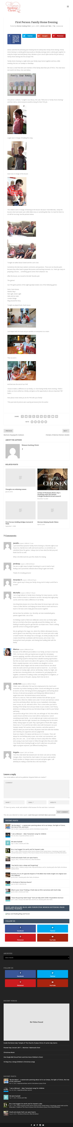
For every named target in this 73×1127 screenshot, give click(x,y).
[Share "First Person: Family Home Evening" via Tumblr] (34, 416)
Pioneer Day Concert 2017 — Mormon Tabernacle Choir (22, 1048)
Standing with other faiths (53, 867)
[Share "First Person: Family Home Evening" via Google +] (30, 416)
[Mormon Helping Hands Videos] (52, 510)
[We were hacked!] (8, 843)
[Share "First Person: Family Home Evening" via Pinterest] (37, 416)
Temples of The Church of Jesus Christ (32, 853)
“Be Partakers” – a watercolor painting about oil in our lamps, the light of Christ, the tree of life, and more (38, 826)
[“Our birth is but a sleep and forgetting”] (8, 866)
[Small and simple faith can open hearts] (8, 858)
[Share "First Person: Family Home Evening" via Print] (56, 416)
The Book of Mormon (25, 859)
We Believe (36, 877)
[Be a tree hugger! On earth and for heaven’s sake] (8, 850)
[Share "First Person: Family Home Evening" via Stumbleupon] (49, 416)
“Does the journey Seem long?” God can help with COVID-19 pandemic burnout (37, 898)
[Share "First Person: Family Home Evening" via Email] (53, 416)
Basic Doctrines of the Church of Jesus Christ (31, 851)
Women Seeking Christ (24, 26)
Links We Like (22, 884)
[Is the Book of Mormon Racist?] (8, 883)
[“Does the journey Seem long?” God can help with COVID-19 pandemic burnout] (8, 899)
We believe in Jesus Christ (41, 829)
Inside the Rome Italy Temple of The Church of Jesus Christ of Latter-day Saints (30, 1043)
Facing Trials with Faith (25, 899)
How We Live (34, 899)
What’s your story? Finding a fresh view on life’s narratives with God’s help (36, 890)
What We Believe (62, 853)
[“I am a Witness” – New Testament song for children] (8, 835)
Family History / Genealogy (51, 851)
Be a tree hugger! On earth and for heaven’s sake (27, 849)
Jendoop (16, 564)
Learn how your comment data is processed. (42, 815)
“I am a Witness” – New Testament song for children (28, 834)
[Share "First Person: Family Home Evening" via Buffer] (45, 416)
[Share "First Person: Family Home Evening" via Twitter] (26, 416)
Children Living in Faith (25, 867)
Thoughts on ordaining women (16, 489)
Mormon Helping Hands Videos (47, 522)
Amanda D (17, 580)
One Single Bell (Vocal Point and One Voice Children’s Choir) (23, 1057)
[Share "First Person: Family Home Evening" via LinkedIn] (41, 416)
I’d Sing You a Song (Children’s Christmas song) (19, 1062)
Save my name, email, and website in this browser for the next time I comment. (30, 807)
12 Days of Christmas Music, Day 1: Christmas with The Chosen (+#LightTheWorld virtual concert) (49, 494)
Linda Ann (17, 684)
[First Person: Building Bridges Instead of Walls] (21, 510)
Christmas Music (9, 1052)
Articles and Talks (45, 26)
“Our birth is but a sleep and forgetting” (24, 865)
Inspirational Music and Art (26, 829)
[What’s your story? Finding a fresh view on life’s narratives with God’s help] (8, 891)
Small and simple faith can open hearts (24, 858)
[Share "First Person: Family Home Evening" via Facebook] (22, 416)
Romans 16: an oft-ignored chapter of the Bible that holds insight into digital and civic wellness (38, 874)
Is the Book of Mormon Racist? (21, 882)
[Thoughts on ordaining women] (21, 478)
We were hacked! (16, 842)
